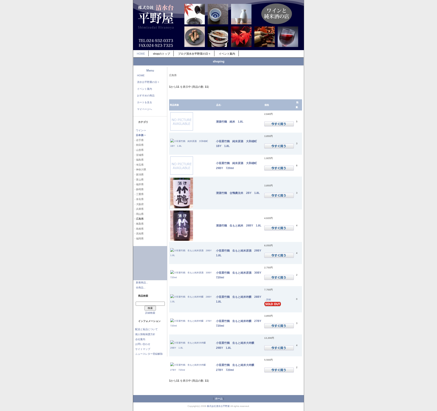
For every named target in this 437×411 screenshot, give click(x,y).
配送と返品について (146, 329)
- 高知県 (138, 233)
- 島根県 (138, 228)
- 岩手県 (138, 140)
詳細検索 (150, 312)
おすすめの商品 (146, 95)
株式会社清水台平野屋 (218, 406)
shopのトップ (161, 53)
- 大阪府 (138, 204)
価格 (266, 105)
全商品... (140, 287)
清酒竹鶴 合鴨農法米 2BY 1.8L (238, 192)
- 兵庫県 (138, 209)
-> (141, 135)
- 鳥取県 (138, 223)
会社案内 (140, 339)
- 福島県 (138, 159)
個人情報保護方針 (145, 334)
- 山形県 (138, 150)
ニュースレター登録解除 (149, 353)
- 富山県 (138, 179)
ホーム (219, 398)
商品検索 (143, 295)
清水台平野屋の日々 (148, 82)
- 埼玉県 (138, 164)
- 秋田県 (138, 145)
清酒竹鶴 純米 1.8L (229, 121)
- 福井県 (138, 184)
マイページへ (144, 109)
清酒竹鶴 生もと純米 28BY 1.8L (238, 225)
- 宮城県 (138, 155)
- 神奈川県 (139, 169)
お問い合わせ (142, 344)
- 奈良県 (138, 199)
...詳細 (267, 299)
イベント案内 (227, 53)
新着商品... (142, 282)
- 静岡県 (138, 189)
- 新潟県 (138, 174)
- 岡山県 (138, 214)
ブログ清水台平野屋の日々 (194, 53)
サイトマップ (142, 349)
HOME (141, 53)
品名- (218, 105)
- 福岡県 (138, 238)
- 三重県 (138, 194)
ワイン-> (141, 130)
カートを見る (144, 102)
